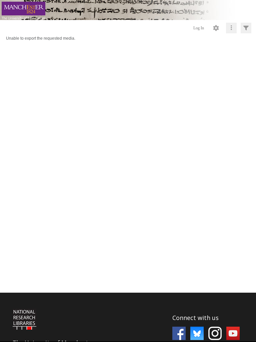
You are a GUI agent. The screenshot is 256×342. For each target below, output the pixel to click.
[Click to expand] (246, 28)
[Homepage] (128, 10)
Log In (198, 28)
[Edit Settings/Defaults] (216, 28)
